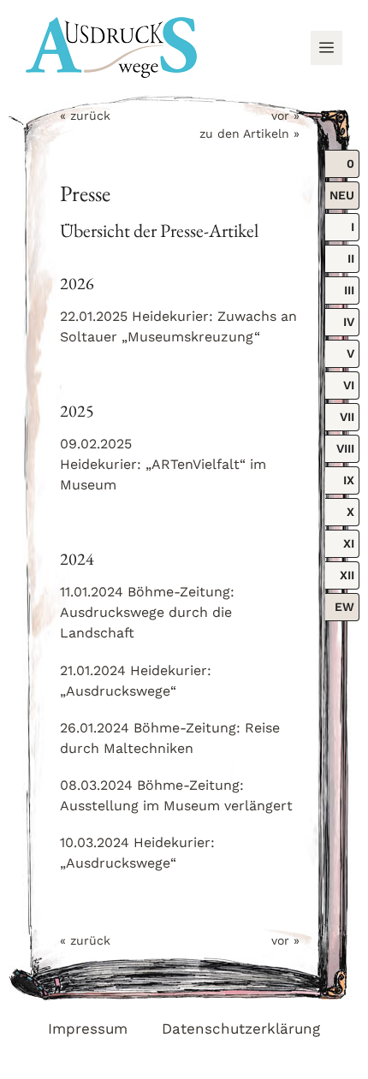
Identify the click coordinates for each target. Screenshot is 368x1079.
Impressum (88, 1028)
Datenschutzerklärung (241, 1028)
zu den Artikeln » (249, 133)
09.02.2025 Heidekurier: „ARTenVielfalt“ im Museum (163, 464)
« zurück (85, 115)
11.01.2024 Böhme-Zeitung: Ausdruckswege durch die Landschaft (147, 612)
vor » (285, 115)
